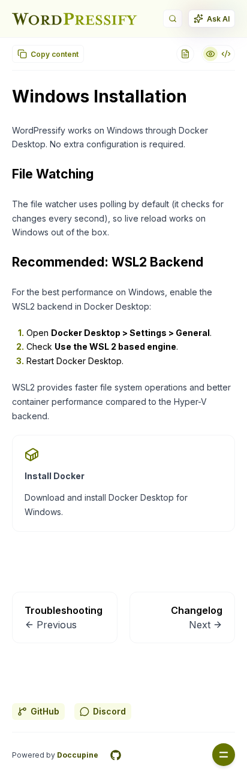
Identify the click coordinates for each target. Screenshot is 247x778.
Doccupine (77, 754)
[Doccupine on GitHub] (115, 755)
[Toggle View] (218, 54)
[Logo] (74, 19)
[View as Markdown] (185, 54)
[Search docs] (172, 19)
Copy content (55, 54)
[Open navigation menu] (223, 754)
